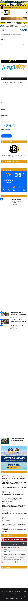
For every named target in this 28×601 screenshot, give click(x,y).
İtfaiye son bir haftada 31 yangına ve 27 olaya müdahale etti (18, 314)
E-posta (3, 109)
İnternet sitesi (4, 115)
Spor (25, 596)
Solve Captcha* (5, 121)
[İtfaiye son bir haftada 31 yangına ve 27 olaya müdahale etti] (5, 314)
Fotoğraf (12, 598)
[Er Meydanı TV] (7, 12)
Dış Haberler (16, 596)
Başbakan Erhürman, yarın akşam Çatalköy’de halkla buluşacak (17, 201)
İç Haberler (9, 596)
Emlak (16, 598)
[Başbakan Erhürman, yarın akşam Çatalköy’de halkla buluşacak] (5, 255)
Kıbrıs (21, 596)
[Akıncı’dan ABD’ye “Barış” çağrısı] (5, 381)
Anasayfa (4, 34)
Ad (2, 102)
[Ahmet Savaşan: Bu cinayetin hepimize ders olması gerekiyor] (5, 321)
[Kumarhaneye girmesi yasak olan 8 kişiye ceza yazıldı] (5, 441)
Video (7, 598)
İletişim (20, 598)
